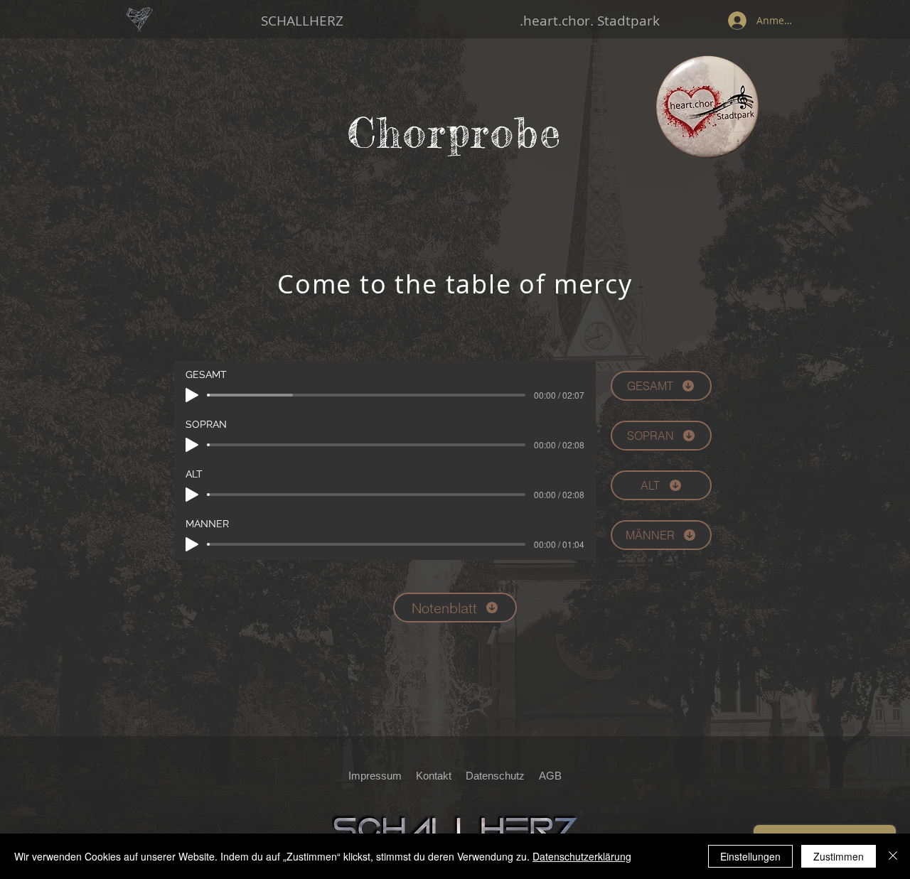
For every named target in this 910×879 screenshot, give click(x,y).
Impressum (375, 776)
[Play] (192, 395)
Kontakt (433, 776)
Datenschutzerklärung (581, 856)
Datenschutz (499, 776)
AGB (550, 776)
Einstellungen (750, 856)
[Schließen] (892, 856)
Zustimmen (838, 856)
